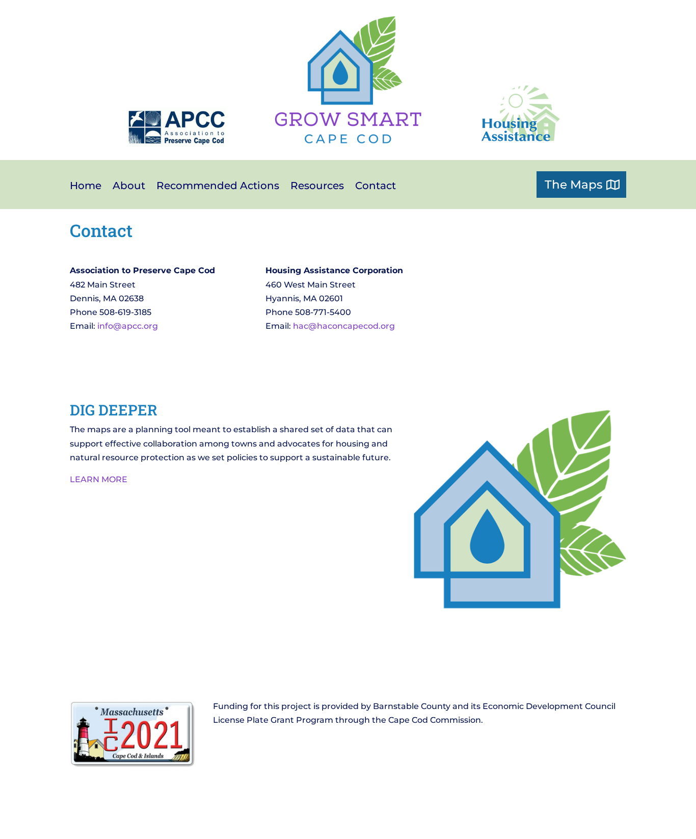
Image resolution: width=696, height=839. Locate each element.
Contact (375, 187)
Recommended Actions (217, 187)
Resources (317, 187)
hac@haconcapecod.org (344, 326)
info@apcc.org (127, 326)
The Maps (574, 184)
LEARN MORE (98, 479)
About (129, 187)
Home (85, 187)
